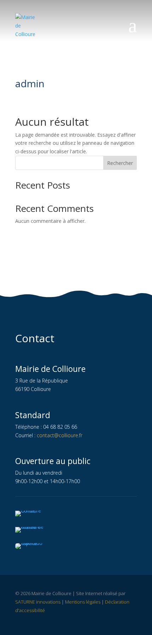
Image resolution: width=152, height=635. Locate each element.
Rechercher (120, 163)
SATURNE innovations (37, 602)
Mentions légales (82, 602)
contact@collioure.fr (59, 435)
